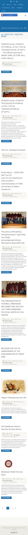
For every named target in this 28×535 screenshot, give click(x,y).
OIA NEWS (20, 4)
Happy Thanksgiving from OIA (13, 398)
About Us (9, 4)
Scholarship (19, 7)
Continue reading (6, 71)
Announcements (5, 7)
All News (18, 435)
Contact (4, 10)
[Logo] (9, 15)
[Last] (15, 508)
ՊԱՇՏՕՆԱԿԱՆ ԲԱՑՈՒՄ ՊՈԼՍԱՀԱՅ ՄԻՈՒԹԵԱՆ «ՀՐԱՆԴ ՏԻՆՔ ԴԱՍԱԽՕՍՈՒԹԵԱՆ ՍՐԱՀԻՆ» (12, 106)
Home (3, 4)
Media (12, 7)
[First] (2, 508)
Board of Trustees (8, 64)
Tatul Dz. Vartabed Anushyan (13, 150)
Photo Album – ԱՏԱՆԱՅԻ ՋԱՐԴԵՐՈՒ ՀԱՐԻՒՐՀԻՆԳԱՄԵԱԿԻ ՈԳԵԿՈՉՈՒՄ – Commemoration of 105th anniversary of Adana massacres (12, 180)
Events (15, 4)
